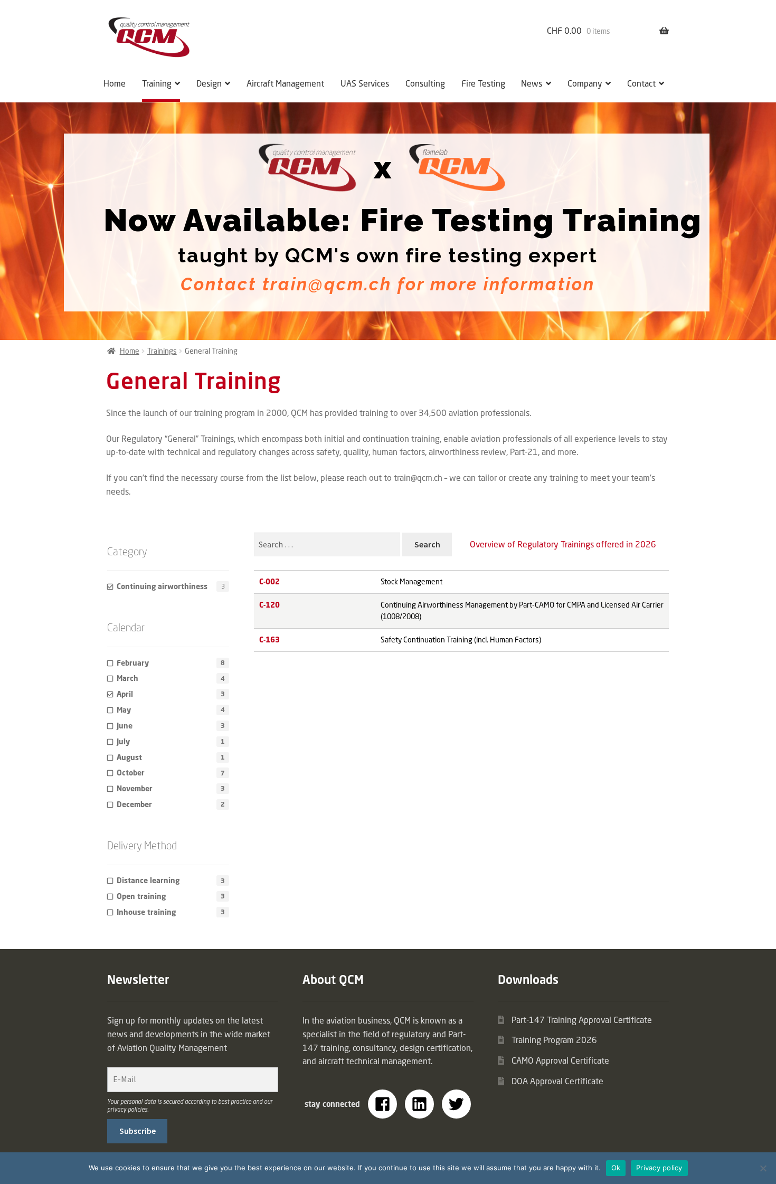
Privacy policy (659, 1167)
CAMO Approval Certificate (560, 1060)
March (127, 678)
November (135, 788)
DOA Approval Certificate (557, 1081)
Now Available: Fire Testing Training (402, 220)
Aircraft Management (285, 83)
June (125, 726)
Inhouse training (146, 912)
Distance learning (148, 880)
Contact (641, 83)
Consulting (425, 83)
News (531, 83)
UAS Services (364, 83)
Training (157, 83)
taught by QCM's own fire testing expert (388, 255)
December (134, 804)
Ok (616, 1167)
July (123, 741)
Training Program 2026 (554, 1040)
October (131, 773)
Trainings (162, 351)
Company (584, 83)
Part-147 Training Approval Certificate (582, 1020)
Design (209, 83)
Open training (141, 896)
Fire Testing (483, 83)
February (133, 663)
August (129, 757)
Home (114, 83)
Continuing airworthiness (162, 586)
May (124, 710)
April (125, 694)
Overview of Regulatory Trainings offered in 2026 (563, 544)
